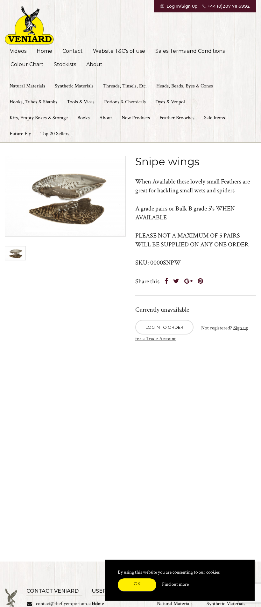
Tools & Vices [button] (81, 102)
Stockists (65, 64)
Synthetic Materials (226, 603)
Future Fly (20, 133)
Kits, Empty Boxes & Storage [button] (39, 117)
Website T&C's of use (119, 51)
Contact (72, 51)
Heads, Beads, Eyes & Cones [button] (184, 86)
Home (44, 51)
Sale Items (214, 117)
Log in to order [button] (164, 327)
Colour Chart (27, 64)
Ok (137, 583)
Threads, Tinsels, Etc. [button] (125, 86)
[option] (65, 196)
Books (83, 117)
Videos (18, 51)
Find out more (175, 584)
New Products (136, 117)
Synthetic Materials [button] (74, 86)
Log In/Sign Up (182, 6)
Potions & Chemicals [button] (125, 102)
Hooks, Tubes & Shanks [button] (33, 102)
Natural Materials (175, 603)
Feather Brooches (176, 117)
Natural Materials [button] (27, 86)
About (94, 64)
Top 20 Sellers (54, 133)
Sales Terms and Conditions (190, 51)
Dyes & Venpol (170, 102)
